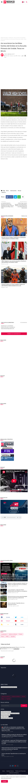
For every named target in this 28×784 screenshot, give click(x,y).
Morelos (20, 634)
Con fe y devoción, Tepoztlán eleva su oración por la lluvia (16, 604)
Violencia (11, 37)
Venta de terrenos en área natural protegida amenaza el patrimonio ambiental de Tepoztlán (17, 598)
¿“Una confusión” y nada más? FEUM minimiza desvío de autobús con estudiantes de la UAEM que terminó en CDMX (17, 591)
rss (8, 624)
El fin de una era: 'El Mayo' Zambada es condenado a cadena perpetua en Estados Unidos (14, 238)
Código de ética (4, 716)
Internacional (13, 190)
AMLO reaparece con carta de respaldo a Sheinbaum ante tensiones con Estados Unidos (14, 261)
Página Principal (4, 37)
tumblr (22, 624)
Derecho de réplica (5, 715)
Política (7, 636)
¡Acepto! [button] (4, 781)
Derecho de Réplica (14, 772)
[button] (26, 2)
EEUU (7, 190)
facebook (8, 617)
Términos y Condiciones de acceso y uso (10, 713)
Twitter (15, 197)
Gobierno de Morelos (13, 634)
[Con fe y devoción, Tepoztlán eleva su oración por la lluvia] (3, 605)
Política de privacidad (6, 711)
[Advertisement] (14, 20)
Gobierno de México (16, 696)
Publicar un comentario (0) (14, 333)
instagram (8, 620)
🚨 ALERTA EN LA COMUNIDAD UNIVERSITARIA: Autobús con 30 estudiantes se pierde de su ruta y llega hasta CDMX (13, 729)
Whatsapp (19, 197)
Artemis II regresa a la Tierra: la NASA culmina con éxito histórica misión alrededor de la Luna (13, 285)
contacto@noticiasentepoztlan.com (9, 687)
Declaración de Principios (6, 718)
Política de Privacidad (20, 771)
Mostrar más (24, 215)
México (3, 698)
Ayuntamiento (4, 634)
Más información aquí (6, 778)
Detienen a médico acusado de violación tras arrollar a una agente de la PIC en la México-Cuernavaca (17, 584)
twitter (22, 617)
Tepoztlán (13, 636)
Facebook (10, 196)
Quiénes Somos (10, 771)
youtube (22, 620)
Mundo (19, 190)
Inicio (3, 771)
